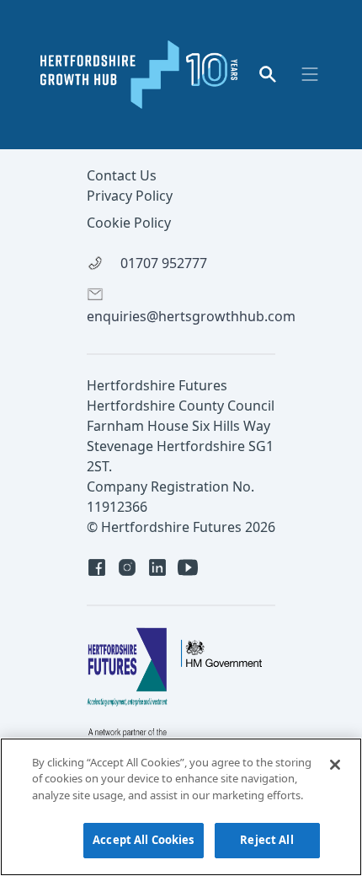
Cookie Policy (129, 222)
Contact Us (122, 175)
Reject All (266, 839)
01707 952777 (162, 263)
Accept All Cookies (143, 839)
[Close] (335, 764)
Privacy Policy (130, 195)
